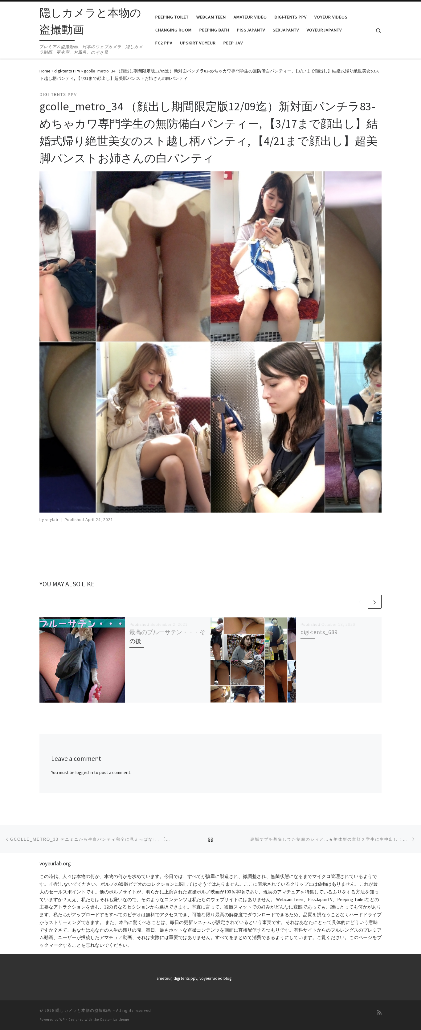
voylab (51, 520)
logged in (84, 772)
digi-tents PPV (67, 71)
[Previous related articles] (360, 602)
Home (45, 71)
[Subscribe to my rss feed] (379, 1012)
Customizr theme (114, 1019)
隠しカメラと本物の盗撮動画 (83, 1010)
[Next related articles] (375, 602)
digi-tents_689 (318, 632)
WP (62, 1019)
